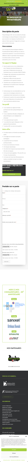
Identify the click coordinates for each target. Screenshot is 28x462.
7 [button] (15, 366)
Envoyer (6, 261)
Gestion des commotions (7, 416)
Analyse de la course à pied (7, 424)
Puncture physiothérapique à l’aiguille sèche (11, 411)
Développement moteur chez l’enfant (9, 419)
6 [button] (14, 366)
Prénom (4, 199)
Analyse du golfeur (6, 422)
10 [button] (19, 366)
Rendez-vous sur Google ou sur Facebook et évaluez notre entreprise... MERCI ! (14, 4)
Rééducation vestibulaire (7, 407)
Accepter (14, 450)
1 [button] (8, 366)
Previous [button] (2, 360)
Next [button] (26, 360)
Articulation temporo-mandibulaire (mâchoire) (11, 421)
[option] (14, 358)
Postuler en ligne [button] (11, 174)
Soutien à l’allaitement (6, 406)
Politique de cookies (6, 460)
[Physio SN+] (9, 9)
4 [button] (12, 366)
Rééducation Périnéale (6, 409)
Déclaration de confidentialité (16, 460)
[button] (26, 436)
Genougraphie (5, 417)
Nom (3, 205)
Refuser (14, 453)
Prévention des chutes (6, 412)
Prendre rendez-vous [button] (8, 396)
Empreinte (23, 460)
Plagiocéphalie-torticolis (7, 414)
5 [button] (13, 366)
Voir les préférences (14, 457)
